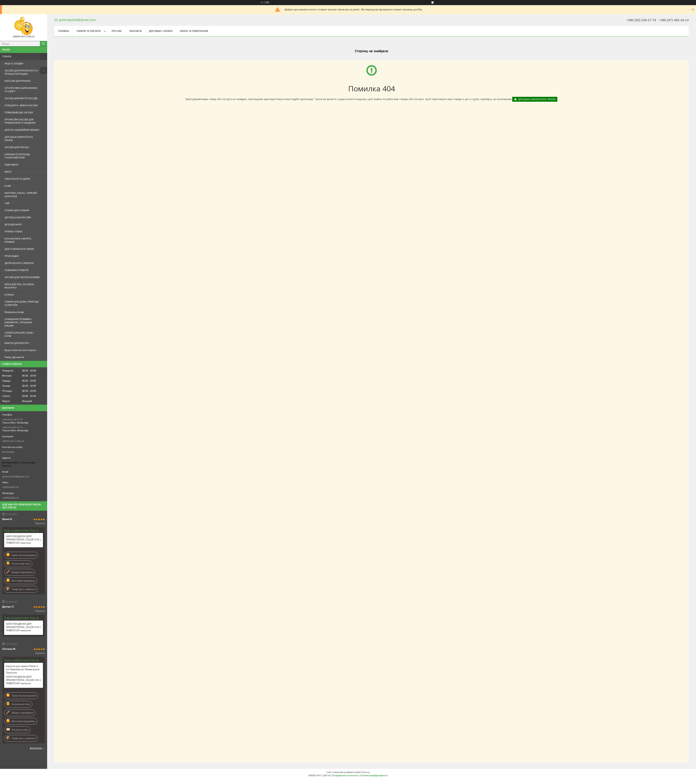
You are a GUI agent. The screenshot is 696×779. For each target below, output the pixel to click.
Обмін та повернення (194, 31)
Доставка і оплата (160, 31)
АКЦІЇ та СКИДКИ (14, 63)
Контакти (136, 31)
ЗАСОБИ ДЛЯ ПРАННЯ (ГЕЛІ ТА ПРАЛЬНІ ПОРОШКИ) (21, 72)
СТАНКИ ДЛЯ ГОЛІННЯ (17, 210)
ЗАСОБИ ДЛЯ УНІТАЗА (17, 147)
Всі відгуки (36, 748)
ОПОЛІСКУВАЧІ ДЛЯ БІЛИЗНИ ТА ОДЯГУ (21, 89)
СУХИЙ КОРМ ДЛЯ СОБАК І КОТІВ (19, 334)
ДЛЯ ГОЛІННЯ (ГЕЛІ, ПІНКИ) (19, 249)
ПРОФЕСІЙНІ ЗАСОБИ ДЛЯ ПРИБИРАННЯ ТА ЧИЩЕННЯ (20, 121)
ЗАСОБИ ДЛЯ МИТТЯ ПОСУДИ (21, 98)
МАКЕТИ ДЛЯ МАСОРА (17, 343)
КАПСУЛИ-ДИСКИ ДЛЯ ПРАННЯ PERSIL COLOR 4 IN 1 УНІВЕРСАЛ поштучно (23, 539)
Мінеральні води (14, 312)
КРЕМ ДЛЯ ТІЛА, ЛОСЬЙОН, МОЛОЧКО (19, 286)
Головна (63, 31)
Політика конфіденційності (374, 775)
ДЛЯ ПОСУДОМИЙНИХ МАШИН (22, 129)
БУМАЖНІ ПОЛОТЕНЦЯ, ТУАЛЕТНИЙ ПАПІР (17, 156)
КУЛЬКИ (9, 294)
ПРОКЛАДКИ (12, 256)
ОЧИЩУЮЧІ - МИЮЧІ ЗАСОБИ (21, 105)
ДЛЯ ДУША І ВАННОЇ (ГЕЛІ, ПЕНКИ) (19, 138)
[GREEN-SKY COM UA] (23, 26)
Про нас (117, 31)
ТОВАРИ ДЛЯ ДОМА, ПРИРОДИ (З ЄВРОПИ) (22, 303)
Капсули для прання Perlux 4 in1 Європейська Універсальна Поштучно (22, 669)
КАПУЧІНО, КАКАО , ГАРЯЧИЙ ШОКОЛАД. (21, 194)
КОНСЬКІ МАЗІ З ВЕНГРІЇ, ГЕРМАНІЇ (18, 240)
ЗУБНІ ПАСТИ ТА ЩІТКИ (17, 178)
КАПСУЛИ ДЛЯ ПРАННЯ (17, 80)
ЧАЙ (7, 203)
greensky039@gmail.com (15, 476)
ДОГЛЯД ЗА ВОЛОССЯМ (18, 217)
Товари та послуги (88, 31)
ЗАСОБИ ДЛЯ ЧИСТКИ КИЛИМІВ (22, 277)
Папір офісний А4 (14, 357)
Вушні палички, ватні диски (20, 350)
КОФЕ (8, 185)
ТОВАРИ (6, 56)
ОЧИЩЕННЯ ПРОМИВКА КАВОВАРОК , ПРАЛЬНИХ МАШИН (18, 322)
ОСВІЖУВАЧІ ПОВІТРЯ (16, 270)
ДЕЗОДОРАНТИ (13, 224)
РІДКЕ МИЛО (11, 164)
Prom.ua (365, 772)
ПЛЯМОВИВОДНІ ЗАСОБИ (19, 112)
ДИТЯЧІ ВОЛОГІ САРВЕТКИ (19, 263)
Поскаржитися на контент (345, 775)
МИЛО (8, 171)
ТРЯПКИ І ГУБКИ (13, 231)
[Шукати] (43, 43)
